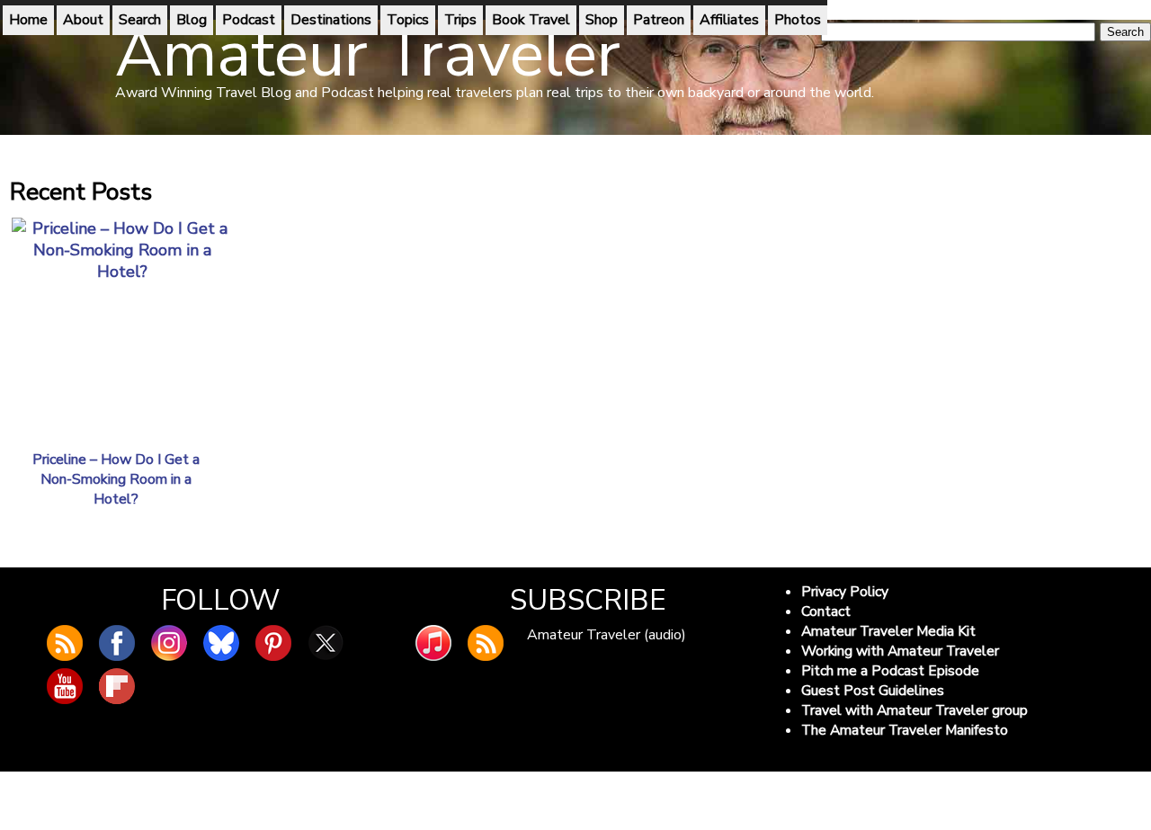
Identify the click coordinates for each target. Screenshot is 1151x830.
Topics (408, 20)
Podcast (248, 20)
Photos (797, 20)
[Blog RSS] (65, 643)
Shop (601, 20)
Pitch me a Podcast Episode (890, 671)
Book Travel (531, 20)
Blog (191, 20)
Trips (460, 20)
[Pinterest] (273, 643)
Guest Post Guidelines (872, 691)
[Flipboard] (117, 686)
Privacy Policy (844, 592)
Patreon (658, 20)
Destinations (330, 20)
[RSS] (486, 643)
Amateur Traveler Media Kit (888, 631)
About (83, 20)
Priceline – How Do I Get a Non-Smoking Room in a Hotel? (116, 479)
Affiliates (729, 20)
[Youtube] (65, 686)
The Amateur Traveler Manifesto (904, 730)
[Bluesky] (221, 643)
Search (140, 20)
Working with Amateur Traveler (900, 651)
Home (28, 20)
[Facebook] (117, 643)
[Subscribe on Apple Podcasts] (433, 643)
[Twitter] (326, 643)
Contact (826, 611)
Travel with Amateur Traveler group (914, 710)
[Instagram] (169, 643)
